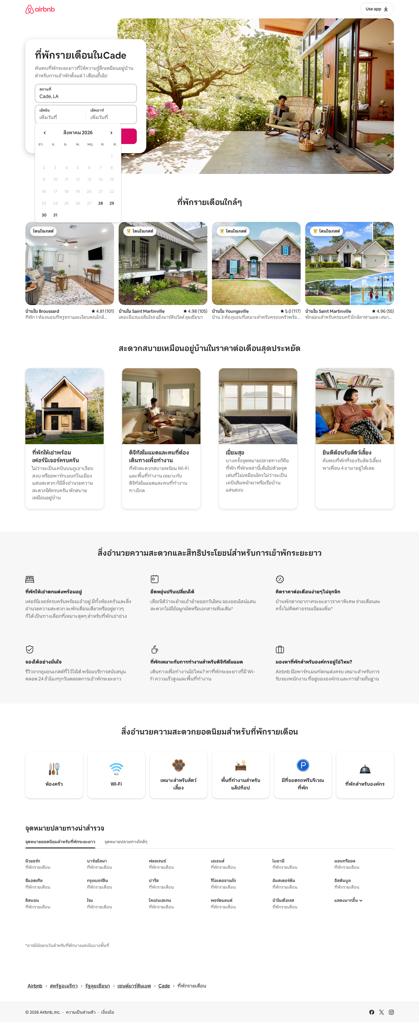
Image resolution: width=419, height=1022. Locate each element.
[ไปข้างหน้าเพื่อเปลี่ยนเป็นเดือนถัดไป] (111, 133)
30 (44, 215)
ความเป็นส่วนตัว (81, 1012)
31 (55, 215)
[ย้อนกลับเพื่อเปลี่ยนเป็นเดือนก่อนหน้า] (45, 133)
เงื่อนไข (107, 1012)
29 (111, 203)
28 (100, 203)
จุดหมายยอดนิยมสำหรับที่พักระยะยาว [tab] (60, 841)
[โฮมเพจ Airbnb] (40, 9)
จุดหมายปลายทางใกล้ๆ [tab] (126, 841)
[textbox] (60, 117)
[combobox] (85, 96)
